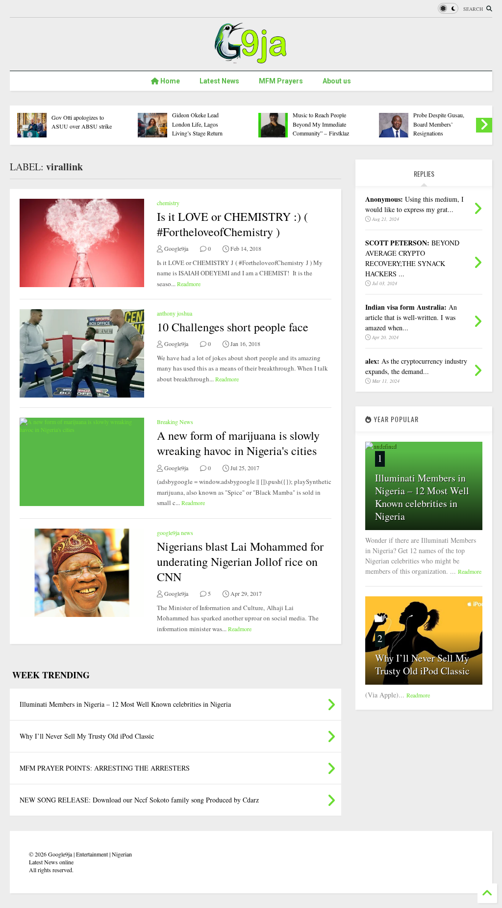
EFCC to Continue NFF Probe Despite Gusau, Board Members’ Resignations (441, 119)
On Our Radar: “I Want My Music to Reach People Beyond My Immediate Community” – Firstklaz (324, 119)
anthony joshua (174, 313)
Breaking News (175, 422)
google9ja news (175, 532)
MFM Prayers (281, 81)
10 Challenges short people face (232, 327)
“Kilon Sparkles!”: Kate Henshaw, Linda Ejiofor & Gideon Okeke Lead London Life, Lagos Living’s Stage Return (202, 115)
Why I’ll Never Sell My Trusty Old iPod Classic (422, 664)
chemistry (168, 203)
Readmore (189, 284)
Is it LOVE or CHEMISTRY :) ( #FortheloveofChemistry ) (232, 224)
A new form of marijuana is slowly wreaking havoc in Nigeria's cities (238, 442)
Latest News (219, 81)
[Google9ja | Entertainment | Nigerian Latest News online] (251, 58)
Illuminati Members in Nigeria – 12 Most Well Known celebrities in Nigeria (422, 497)
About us (337, 81)
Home (169, 81)
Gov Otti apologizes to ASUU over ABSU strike (81, 121)
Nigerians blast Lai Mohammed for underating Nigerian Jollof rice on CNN (240, 561)
